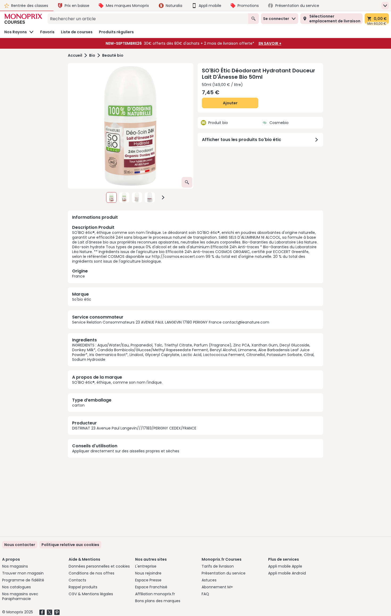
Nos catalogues (16, 587)
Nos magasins (15, 566)
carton (78, 405)
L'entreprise (145, 566)
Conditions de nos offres (91, 573)
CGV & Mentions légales (91, 594)
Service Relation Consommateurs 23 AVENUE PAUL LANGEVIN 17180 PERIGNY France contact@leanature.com (170, 322)
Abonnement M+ (217, 587)
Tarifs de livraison (218, 566)
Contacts (77, 580)
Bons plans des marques (157, 600)
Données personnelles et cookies (99, 566)
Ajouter (230, 103)
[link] (70, 544)
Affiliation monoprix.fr (155, 594)
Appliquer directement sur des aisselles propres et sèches (125, 451)
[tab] (130, 126)
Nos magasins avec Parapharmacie (20, 596)
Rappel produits (83, 587)
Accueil (75, 55)
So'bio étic (81, 299)
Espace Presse (148, 580)
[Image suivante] (163, 197)
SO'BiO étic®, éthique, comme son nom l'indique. (117, 382)
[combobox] (148, 18)
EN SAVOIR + (270, 43)
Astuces (209, 580)
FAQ (205, 594)
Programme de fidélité (23, 580)
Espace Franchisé (151, 587)
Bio (92, 55)
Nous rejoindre (148, 573)
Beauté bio (112, 55)
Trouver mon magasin (23, 573)
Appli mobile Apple (285, 566)
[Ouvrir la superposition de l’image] (187, 182)
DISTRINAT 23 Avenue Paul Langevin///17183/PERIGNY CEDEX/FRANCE (134, 428)
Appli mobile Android (287, 573)
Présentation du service (224, 573)
